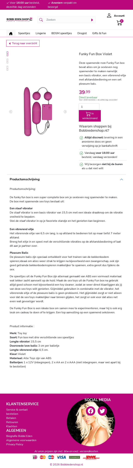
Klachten (11, 426)
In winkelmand (89, 116)
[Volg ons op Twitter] (102, 411)
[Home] (11, 33)
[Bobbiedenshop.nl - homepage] (19, 19)
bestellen (12, 414)
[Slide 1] (7, 53)
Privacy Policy (14, 444)
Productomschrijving (25, 179)
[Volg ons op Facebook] (90, 411)
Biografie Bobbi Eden (19, 436)
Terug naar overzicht (24, 43)
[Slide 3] (7, 68)
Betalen (11, 418)
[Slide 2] (7, 61)
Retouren (12, 422)
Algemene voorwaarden (21, 440)
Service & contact (17, 410)
